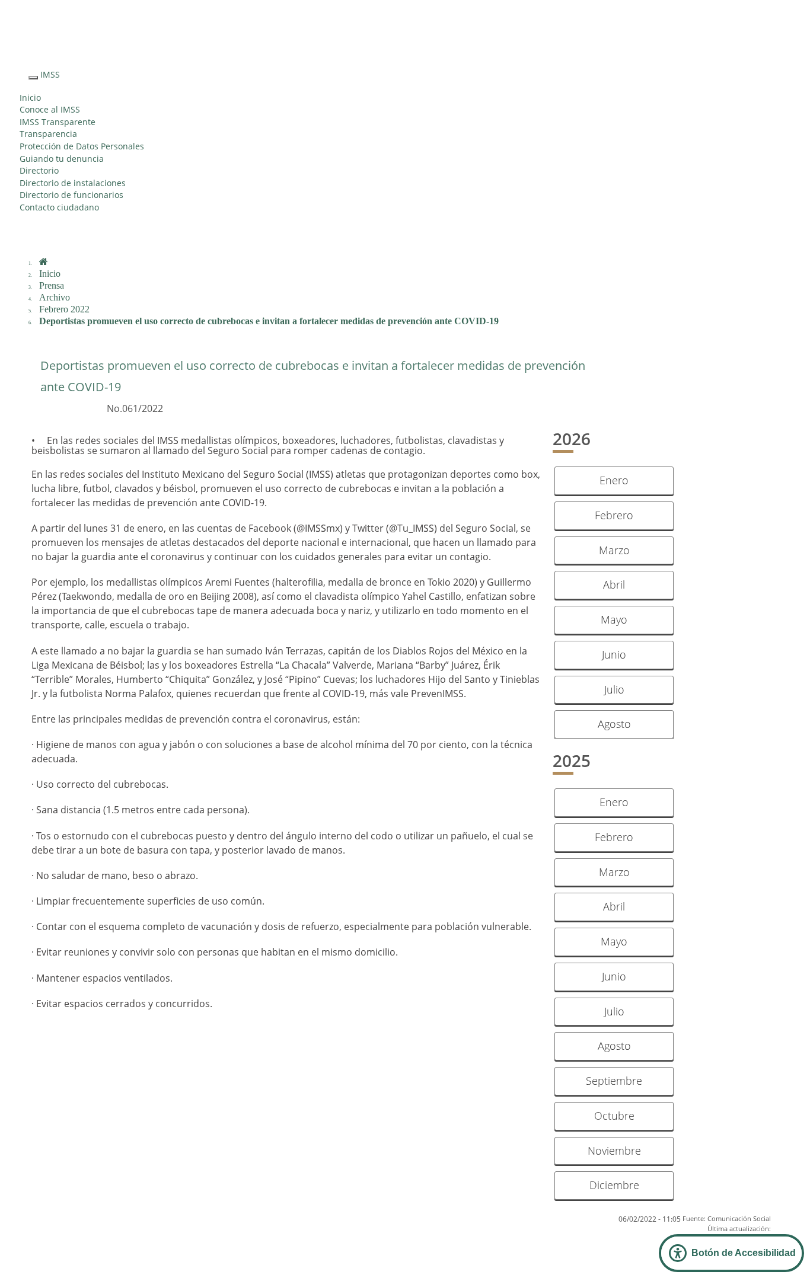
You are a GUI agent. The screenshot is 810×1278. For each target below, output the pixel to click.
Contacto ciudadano (59, 207)
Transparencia (48, 133)
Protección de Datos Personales (82, 146)
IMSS (50, 74)
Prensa (51, 285)
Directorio (39, 170)
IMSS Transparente (57, 121)
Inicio (30, 97)
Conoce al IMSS (50, 109)
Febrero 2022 (64, 309)
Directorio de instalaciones (73, 182)
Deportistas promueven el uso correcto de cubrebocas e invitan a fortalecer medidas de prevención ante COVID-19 (269, 321)
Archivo (54, 297)
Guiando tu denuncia (62, 158)
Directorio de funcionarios (71, 194)
